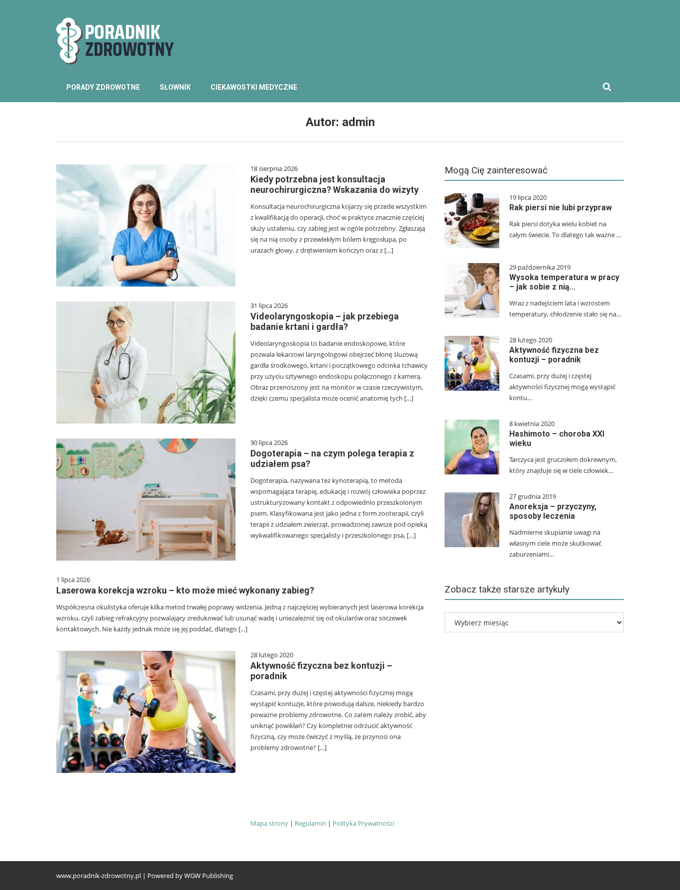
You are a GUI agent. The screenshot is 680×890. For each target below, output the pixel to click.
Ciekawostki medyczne (254, 87)
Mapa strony (269, 823)
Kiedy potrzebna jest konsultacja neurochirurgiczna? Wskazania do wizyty (334, 184)
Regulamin (311, 823)
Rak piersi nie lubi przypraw (560, 207)
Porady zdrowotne (103, 87)
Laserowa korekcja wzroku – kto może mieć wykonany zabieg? (185, 590)
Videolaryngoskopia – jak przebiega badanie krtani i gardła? (324, 321)
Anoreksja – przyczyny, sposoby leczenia (552, 511)
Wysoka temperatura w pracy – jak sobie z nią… (564, 282)
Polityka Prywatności (363, 823)
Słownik (175, 87)
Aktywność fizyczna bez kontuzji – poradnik (554, 354)
